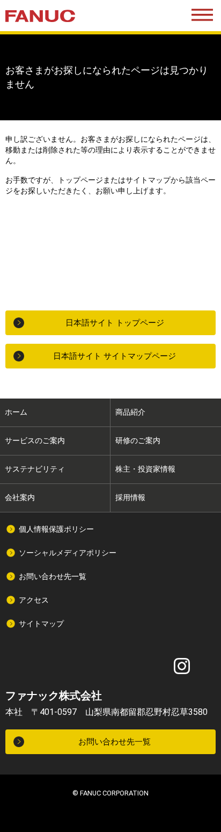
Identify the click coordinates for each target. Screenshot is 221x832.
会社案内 (20, 497)
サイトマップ (41, 623)
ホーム (16, 412)
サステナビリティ (35, 469)
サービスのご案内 (35, 440)
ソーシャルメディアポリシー (67, 552)
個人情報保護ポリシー (56, 529)
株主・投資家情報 (145, 469)
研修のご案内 (137, 440)
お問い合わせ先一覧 (52, 576)
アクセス (34, 600)
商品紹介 (130, 412)
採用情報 (130, 497)
